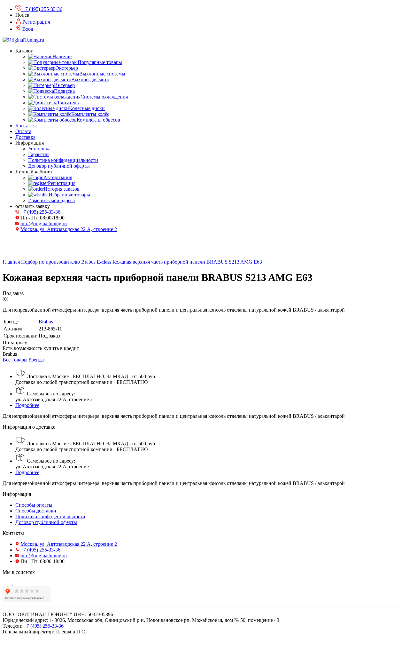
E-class (104, 262)
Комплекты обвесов (98, 120)
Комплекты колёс (90, 114)
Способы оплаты (33, 505)
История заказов (62, 189)
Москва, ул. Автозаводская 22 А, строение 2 (68, 229)
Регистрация (61, 183)
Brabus (88, 262)
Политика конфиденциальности (63, 160)
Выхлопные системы (102, 73)
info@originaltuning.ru (43, 223)
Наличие (62, 56)
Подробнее (27, 405)
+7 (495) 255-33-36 (40, 212)
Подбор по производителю (50, 262)
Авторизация (57, 177)
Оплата (23, 131)
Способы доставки (35, 510)
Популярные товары (100, 62)
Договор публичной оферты (59, 166)
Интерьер (64, 85)
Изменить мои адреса (51, 200)
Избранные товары (69, 194)
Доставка (25, 137)
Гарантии (38, 154)
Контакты (26, 125)
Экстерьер (67, 68)
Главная (11, 262)
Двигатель (67, 102)
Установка (39, 148)
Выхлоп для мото (90, 79)
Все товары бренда (23, 359)
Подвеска (64, 91)
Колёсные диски (87, 108)
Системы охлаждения (104, 96)
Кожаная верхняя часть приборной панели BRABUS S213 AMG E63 (187, 262)
